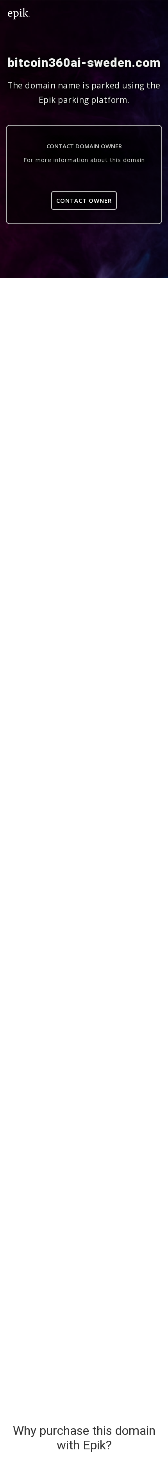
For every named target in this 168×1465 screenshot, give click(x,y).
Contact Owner (84, 200)
